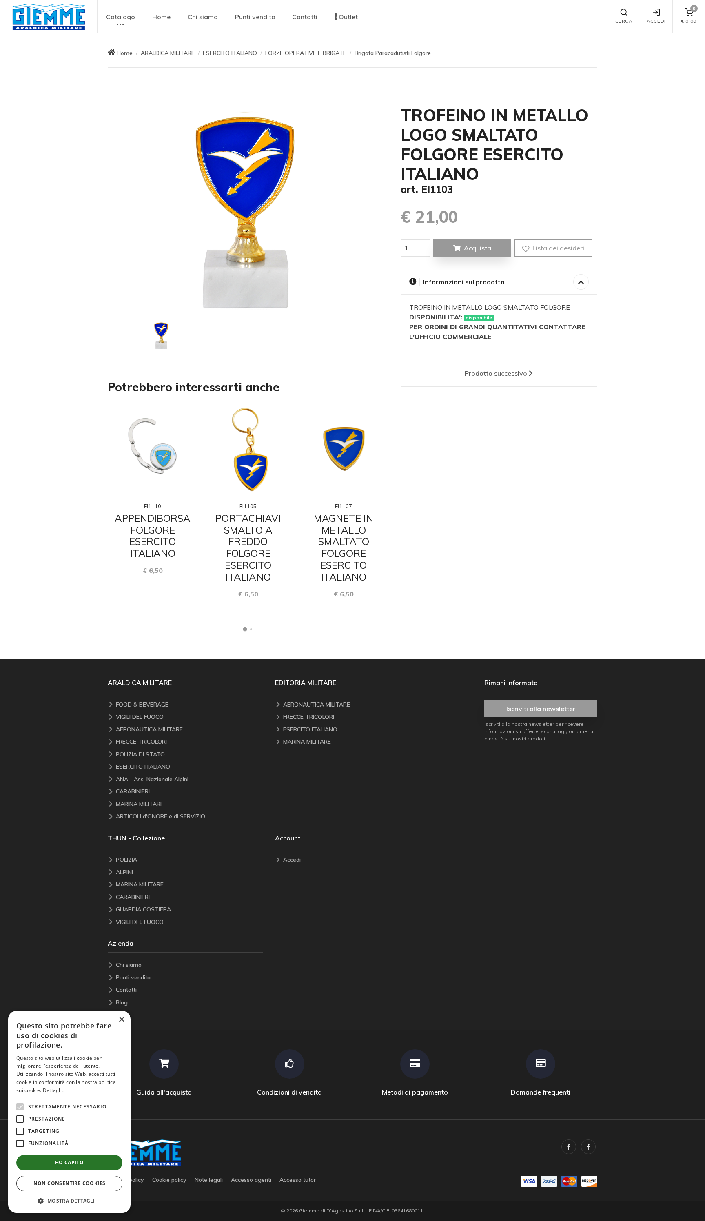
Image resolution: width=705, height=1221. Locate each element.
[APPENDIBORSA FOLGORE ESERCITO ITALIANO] (152, 449)
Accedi (656, 21)
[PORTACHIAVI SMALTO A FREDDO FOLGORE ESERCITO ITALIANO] (248, 449)
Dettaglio (54, 1090)
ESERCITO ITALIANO (230, 53)
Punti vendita (255, 17)
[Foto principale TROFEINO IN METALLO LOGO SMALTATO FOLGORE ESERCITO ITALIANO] (248, 210)
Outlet (347, 17)
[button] (48, 17)
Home (161, 17)
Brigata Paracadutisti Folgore (393, 53)
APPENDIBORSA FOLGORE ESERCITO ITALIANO (153, 535)
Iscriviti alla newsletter (540, 709)
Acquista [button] (477, 248)
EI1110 (152, 506)
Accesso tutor (297, 1179)
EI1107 (343, 506)
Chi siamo (203, 17)
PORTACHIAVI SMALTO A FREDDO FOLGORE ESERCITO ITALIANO (248, 547)
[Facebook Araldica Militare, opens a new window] (588, 1146)
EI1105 (248, 506)
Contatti (304, 17)
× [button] (121, 1020)
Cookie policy (169, 1179)
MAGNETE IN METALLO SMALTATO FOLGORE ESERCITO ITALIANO (343, 547)
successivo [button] (496, 373)
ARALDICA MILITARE (168, 53)
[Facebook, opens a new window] (568, 1146)
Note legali (209, 1179)
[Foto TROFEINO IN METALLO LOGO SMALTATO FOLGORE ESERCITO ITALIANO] (161, 335)
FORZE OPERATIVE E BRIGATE (305, 53)
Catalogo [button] (120, 17)
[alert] (69, 1112)
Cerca (623, 21)
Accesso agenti (251, 1179)
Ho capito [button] (69, 1162)
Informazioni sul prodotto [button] (464, 282)
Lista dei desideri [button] (557, 248)
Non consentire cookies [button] (69, 1183)
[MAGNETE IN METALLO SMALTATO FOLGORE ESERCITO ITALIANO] (343, 449)
